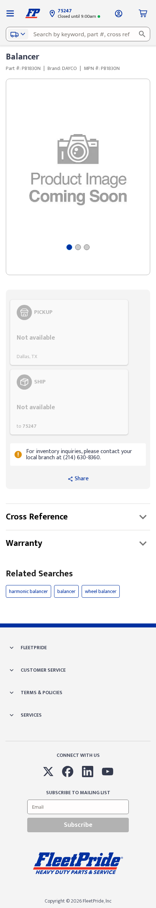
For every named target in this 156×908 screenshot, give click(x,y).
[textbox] (78, 34)
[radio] (69, 332)
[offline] (154, 907)
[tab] (69, 247)
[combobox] (78, 34)
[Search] (142, 34)
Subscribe (78, 825)
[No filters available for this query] (10, 13)
